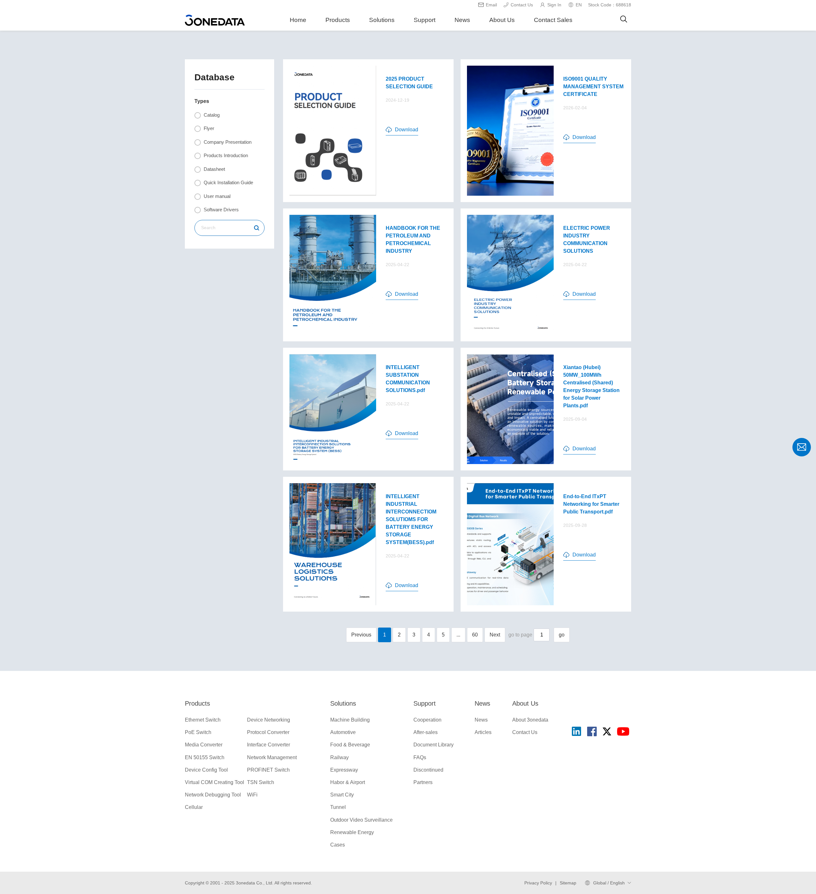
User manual (216, 196)
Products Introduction (225, 155)
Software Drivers (220, 209)
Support (424, 20)
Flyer (208, 128)
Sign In (554, 4)
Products (337, 20)
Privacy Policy (538, 882)
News (462, 20)
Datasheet (213, 169)
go (562, 634)
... (458, 634)
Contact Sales (553, 20)
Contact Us (522, 4)
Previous (361, 634)
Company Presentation (226, 142)
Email (491, 4)
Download (406, 129)
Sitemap (568, 882)
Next (495, 634)
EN (579, 4)
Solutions (382, 20)
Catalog (211, 115)
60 (475, 634)
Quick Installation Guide (227, 182)
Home (298, 20)
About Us (502, 20)
